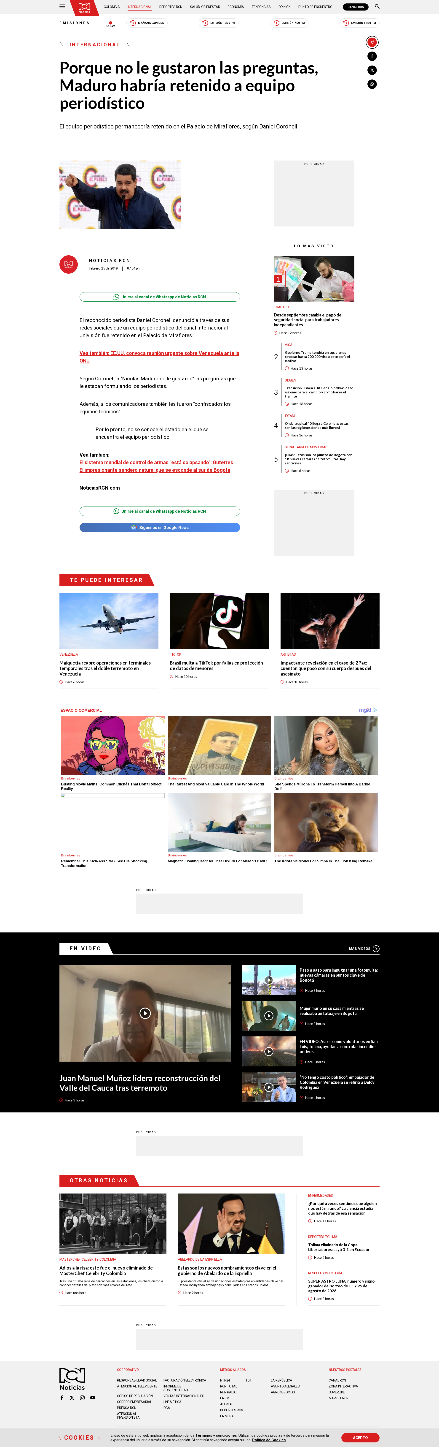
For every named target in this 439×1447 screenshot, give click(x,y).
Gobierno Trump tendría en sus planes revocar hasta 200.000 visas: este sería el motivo (317, 356)
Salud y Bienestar (205, 7)
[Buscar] (377, 7)
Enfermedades (320, 1196)
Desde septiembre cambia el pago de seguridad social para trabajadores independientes (307, 320)
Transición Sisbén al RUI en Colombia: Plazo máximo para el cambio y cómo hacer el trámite (319, 392)
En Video (86, 949)
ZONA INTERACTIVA (343, 1386)
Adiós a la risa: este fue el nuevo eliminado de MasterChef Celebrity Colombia (106, 1270)
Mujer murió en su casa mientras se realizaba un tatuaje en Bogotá (332, 1011)
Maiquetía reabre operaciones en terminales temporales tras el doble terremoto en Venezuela (105, 668)
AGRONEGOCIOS (283, 1392)
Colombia (112, 7)
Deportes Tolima (322, 1237)
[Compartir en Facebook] (372, 56)
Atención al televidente (137, 1386)
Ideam (290, 416)
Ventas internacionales (183, 1396)
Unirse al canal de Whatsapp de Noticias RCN (163, 296)
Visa (288, 345)
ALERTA (226, 1404)
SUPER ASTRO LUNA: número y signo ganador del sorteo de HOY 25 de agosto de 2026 (341, 1286)
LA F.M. (225, 1398)
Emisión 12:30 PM (222, 23)
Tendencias (261, 7)
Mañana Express (151, 23)
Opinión (284, 7)
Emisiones (74, 23)
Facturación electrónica (184, 1380)
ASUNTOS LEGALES (285, 1386)
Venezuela (68, 654)
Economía (236, 7)
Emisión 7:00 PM (293, 23)
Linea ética (172, 1402)
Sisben (290, 380)
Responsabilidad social (137, 1380)
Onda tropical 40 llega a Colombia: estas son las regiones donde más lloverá (316, 425)
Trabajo (281, 307)
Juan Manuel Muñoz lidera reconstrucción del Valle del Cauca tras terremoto (139, 1082)
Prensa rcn (126, 1408)
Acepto (360, 1438)
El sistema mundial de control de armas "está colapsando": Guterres (156, 462)
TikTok (175, 654)
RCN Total (228, 1386)
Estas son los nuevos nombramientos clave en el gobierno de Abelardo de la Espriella (227, 1270)
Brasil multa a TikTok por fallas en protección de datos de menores (216, 665)
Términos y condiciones (216, 1435)
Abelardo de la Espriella (200, 1259)
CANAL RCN (356, 7)
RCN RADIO (228, 1392)
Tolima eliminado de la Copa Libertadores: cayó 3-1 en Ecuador (339, 1247)
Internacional (140, 7)
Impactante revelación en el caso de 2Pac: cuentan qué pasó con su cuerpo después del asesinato (326, 668)
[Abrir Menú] (62, 7)
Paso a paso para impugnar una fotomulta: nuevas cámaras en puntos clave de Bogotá (339, 975)
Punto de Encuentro (315, 7)
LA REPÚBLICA (281, 1380)
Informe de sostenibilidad (175, 1388)
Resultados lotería (325, 1273)
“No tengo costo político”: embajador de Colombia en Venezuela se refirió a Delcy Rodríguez (337, 1082)
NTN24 (225, 1380)
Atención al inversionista (128, 1415)
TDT (249, 1380)
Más (359, 949)
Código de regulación (135, 1396)
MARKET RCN (338, 1398)
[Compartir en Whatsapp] (372, 84)
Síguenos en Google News (164, 527)
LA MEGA (227, 1416)
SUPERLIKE (337, 1392)
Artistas (288, 654)
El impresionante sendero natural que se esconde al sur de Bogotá (155, 470)
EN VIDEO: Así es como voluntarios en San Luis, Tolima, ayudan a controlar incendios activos (339, 1046)
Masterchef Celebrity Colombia (87, 1259)
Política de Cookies (269, 1440)
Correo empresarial (134, 1402)
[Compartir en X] (372, 70)
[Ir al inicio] (84, 8)
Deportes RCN (170, 7)
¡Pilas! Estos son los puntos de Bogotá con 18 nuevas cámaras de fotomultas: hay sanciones (318, 459)
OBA (166, 1408)
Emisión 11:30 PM (363, 23)
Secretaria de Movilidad (306, 447)
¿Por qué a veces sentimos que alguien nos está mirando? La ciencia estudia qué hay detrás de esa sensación (342, 1208)
